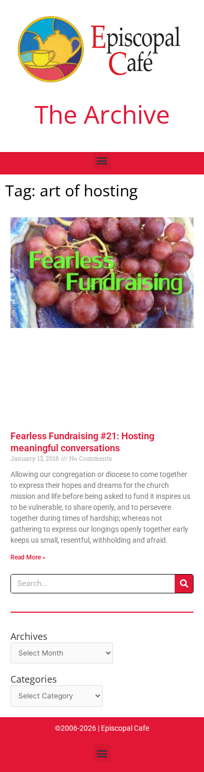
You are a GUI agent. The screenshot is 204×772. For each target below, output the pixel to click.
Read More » (28, 557)
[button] (102, 160)
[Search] (184, 584)
